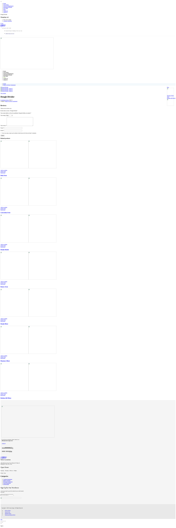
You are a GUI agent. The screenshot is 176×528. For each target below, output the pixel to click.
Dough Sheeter (5, 249)
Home (4, 83)
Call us (4, 443)
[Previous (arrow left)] (1, 522)
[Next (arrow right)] (2, 522)
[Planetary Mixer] (28, 353)
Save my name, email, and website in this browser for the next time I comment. (19, 133)
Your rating (3, 115)
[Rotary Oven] (28, 279)
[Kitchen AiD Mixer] (28, 390)
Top (1, 519)
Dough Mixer (4, 324)
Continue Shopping (7, 21)
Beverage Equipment (7, 481)
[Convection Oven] (28, 205)
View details (3, 93)
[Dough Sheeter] (28, 242)
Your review (4, 125)
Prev (168, 87)
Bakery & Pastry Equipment (9, 85)
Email (2, 130)
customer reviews (5, 100)
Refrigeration (6, 484)
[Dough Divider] (3, 102)
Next (168, 97)
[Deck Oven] (28, 168)
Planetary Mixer (5, 361)
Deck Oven (4, 175)
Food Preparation (7, 483)
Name (2, 128)
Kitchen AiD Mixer (6, 398)
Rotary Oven (4, 286)
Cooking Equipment (7, 479)
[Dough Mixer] (28, 316)
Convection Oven (5, 212)
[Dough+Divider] (1, 102)
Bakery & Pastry (7, 480)
